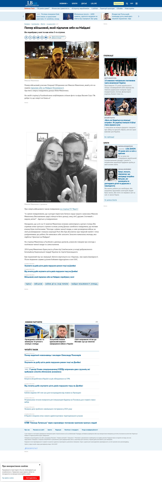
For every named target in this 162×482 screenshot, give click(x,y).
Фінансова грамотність (60, 8)
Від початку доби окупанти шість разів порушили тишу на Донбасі (51, 271)
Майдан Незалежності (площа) (84, 284)
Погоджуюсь (31, 478)
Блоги (74, 3)
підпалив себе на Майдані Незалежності (47, 88)
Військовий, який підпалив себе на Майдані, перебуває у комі (49, 277)
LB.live (94, 3)
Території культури (107, 8)
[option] (43, 16)
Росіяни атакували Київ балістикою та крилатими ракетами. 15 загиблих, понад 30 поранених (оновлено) (47, 17)
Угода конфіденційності (90, 430)
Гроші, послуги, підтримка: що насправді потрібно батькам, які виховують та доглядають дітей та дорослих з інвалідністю (119, 178)
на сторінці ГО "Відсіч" (69, 209)
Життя (43, 24)
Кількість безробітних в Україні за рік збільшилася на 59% (47, 378)
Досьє (84, 3)
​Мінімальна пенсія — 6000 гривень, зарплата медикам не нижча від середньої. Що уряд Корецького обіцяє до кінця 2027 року (86, 18)
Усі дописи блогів (111, 200)
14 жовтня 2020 (51, 24)
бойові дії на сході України (56, 284)
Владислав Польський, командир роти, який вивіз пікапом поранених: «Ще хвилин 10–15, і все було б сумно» (122, 18)
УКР (131, 3)
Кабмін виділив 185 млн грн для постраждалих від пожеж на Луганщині (52, 393)
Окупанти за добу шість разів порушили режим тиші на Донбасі (50, 265)
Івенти (50, 430)
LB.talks (120, 8)
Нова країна (129, 8)
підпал (28, 284)
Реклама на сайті (38, 430)
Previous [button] (23, 16)
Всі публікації (109, 137)
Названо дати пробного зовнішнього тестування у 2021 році (48, 409)
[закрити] (39, 464)
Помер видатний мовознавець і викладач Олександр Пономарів (52, 355)
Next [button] (139, 16)
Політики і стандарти (71, 430)
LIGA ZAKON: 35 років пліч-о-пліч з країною (127, 151)
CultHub (95, 8)
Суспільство (35, 24)
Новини (63, 3)
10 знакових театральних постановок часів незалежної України (120, 81)
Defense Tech (29, 8)
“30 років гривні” (43, 8)
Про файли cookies (8, 478)
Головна (27, 24)
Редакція (58, 430)
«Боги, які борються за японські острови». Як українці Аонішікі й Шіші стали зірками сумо (120, 122)
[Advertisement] (61, 117)
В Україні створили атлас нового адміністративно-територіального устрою (53, 416)
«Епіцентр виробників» (80, 8)
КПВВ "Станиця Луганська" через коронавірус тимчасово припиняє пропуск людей (60, 422)
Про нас (27, 430)
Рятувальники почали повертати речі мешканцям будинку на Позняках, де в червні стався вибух (59, 401)
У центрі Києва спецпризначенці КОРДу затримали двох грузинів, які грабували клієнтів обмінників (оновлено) (57, 370)
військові (38, 284)
